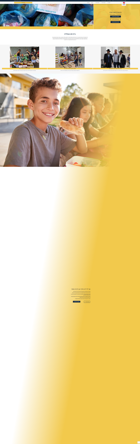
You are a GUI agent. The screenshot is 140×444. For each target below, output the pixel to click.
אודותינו (109, 2)
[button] (92, 15)
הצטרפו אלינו (97, 2)
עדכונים (92, 2)
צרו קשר (88, 2)
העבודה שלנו (103, 2)
